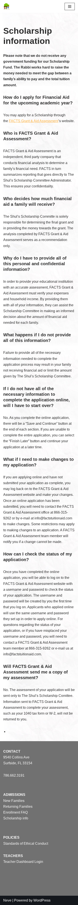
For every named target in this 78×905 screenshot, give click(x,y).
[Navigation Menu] (70, 6)
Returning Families (17, 806)
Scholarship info (15, 818)
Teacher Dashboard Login (23, 862)
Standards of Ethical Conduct (25, 843)
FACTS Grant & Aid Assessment (33, 121)
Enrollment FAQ (15, 812)
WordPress (41, 900)
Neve (7, 900)
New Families (13, 801)
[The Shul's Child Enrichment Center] (6, 6)
